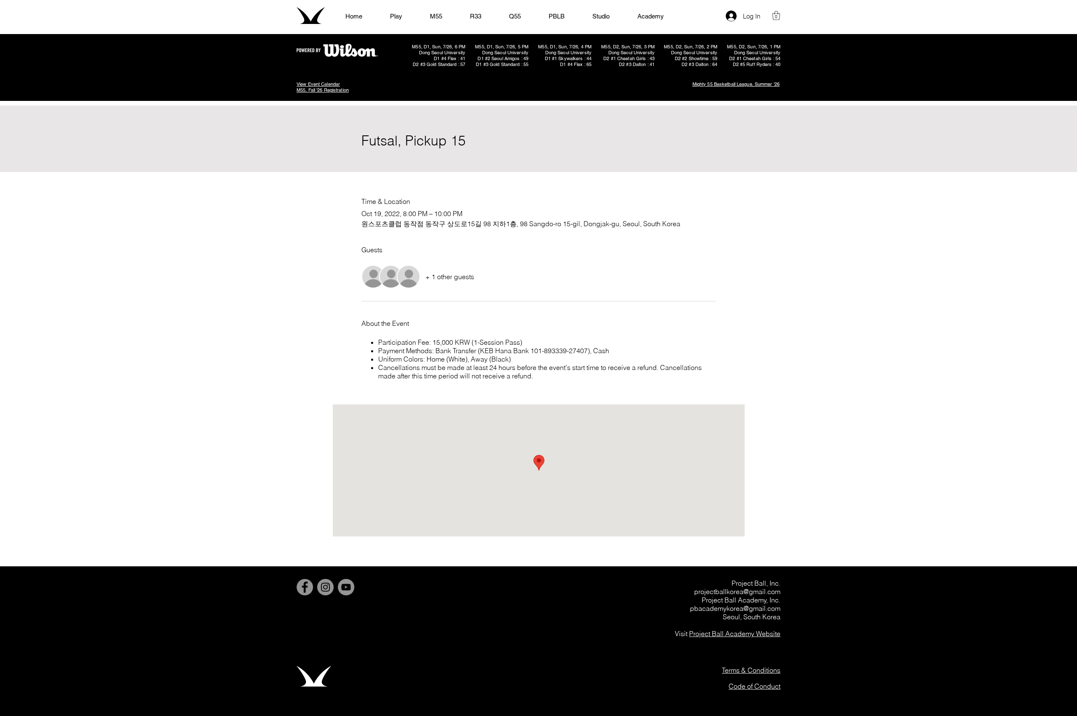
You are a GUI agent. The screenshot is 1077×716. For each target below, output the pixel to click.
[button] (776, 15)
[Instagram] (325, 587)
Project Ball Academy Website (734, 633)
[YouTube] (346, 587)
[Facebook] (305, 587)
